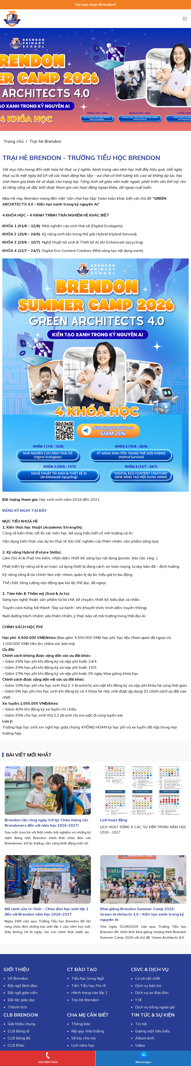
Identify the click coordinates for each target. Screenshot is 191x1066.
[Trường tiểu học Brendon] (15, 18)
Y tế (138, 999)
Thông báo (80, 1023)
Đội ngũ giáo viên (23, 992)
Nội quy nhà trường (87, 1031)
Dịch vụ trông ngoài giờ (155, 1007)
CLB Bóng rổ (18, 1031)
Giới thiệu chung (21, 1023)
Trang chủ (13, 141)
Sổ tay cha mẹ (83, 1038)
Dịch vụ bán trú (148, 985)
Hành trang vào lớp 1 (89, 992)
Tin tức (141, 1023)
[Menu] (185, 18)
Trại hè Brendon (85, 999)
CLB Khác (16, 1045)
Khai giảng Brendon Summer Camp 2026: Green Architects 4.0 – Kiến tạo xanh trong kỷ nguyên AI (142, 914)
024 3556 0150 (48, 1062)
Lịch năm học (83, 1045)
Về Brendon (18, 978)
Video (140, 1045)
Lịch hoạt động (113, 820)
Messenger (143, 1062)
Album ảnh (144, 1038)
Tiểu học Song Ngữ (87, 978)
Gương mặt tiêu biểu (152, 1031)
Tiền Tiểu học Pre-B (88, 985)
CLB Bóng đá (19, 1038)
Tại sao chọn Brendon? (95, 4)
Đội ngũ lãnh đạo (22, 985)
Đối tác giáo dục (21, 999)
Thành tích (17, 1007)
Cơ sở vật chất (147, 978)
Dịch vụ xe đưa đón (151, 992)
